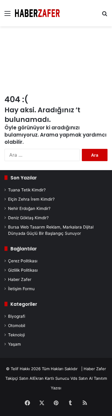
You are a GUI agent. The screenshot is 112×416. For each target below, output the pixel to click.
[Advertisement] (56, 61)
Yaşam (14, 344)
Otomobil (16, 325)
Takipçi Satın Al (19, 378)
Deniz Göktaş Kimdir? (28, 217)
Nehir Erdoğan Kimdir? (29, 208)
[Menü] (7, 15)
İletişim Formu (21, 288)
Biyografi (16, 316)
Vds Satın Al (81, 378)
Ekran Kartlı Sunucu (51, 378)
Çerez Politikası (22, 260)
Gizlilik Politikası (23, 270)
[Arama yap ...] (105, 15)
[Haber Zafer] (37, 13)
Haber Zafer (19, 279)
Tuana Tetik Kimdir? (27, 189)
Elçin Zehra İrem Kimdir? (31, 199)
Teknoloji (16, 334)
